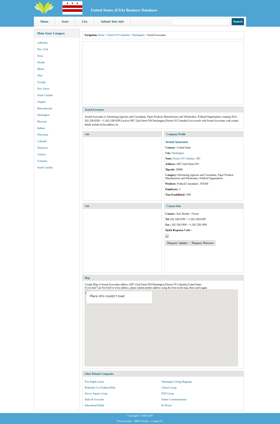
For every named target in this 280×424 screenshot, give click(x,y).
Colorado (42, 141)
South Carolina (45, 167)
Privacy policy (124, 421)
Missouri (42, 121)
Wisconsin (42, 134)
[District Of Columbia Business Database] (72, 13)
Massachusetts (44, 108)
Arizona (41, 154)
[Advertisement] (163, 73)
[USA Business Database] (44, 13)
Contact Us (157, 421)
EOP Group (167, 393)
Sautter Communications (174, 399)
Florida (41, 62)
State (65, 21)
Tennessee (42, 147)
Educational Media (94, 405)
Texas (40, 55)
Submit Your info (112, 21)
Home (44, 21)
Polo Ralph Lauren (94, 381)
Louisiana (42, 161)
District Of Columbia (118, 35)
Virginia (41, 101)
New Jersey (43, 88)
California (42, 42)
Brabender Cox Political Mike (100, 387)
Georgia (41, 82)
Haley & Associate (94, 399)
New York (42, 49)
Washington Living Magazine (176, 381)
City (85, 21)
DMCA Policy (141, 421)
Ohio (39, 75)
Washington (43, 115)
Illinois (40, 69)
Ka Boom (166, 405)
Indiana (41, 128)
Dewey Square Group (96, 393)
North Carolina (45, 95)
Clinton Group (169, 387)
